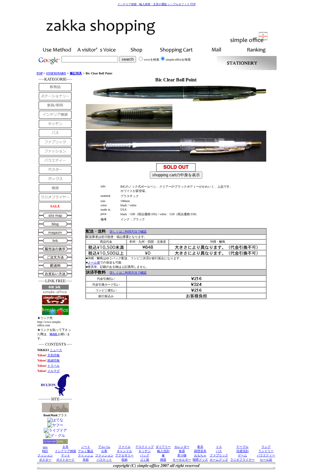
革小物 (181, 455)
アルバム (104, 446)
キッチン (144, 451)
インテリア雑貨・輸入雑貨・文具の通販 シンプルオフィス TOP (156, 4)
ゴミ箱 (144, 459)
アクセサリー (124, 455)
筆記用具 (76, 73)
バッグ (144, 455)
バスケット (104, 459)
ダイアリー (163, 446)
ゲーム (242, 455)
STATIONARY (56, 73)
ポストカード (65, 459)
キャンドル (124, 451)
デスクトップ (144, 446)
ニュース (56, 350)
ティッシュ (85, 455)
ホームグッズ (219, 459)
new (45, 447)
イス (219, 446)
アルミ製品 (85, 451)
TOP (39, 73)
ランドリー (266, 451)
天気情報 (53, 355)
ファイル (124, 446)
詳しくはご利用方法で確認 (128, 231)
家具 (200, 446)
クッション (45, 455)
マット (65, 455)
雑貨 (163, 459)
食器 (182, 451)
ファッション (104, 455)
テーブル (242, 446)
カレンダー (182, 446)
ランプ (266, 446)
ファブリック (219, 455)
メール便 (94, 262)
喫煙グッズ (200, 459)
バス (219, 451)
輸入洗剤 (163, 451)
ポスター (45, 459)
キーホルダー (182, 459)
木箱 (86, 459)
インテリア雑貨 (65, 451)
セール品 (266, 459)
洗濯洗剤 (242, 451)
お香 (104, 451)
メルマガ (53, 371)
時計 (45, 451)
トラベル (53, 365)
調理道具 (200, 451)
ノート (85, 446)
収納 (124, 459)
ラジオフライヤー (242, 459)
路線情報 (53, 360)
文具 (65, 446)
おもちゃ (200, 455)
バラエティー (266, 455)
